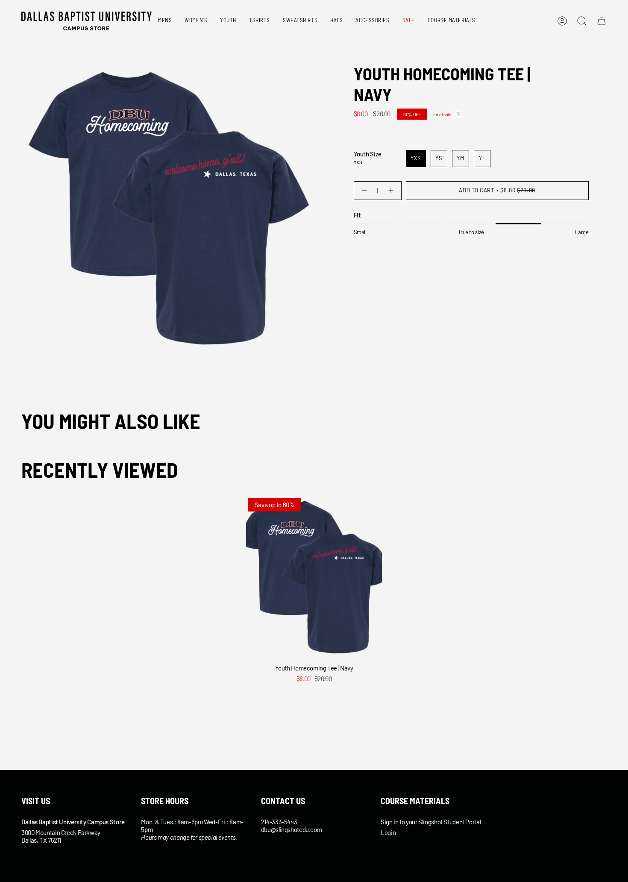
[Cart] (601, 21)
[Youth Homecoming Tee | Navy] (314, 577)
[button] (165, 21)
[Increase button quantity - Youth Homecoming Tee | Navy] (392, 190)
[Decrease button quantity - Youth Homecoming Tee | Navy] (363, 190)
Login (388, 832)
